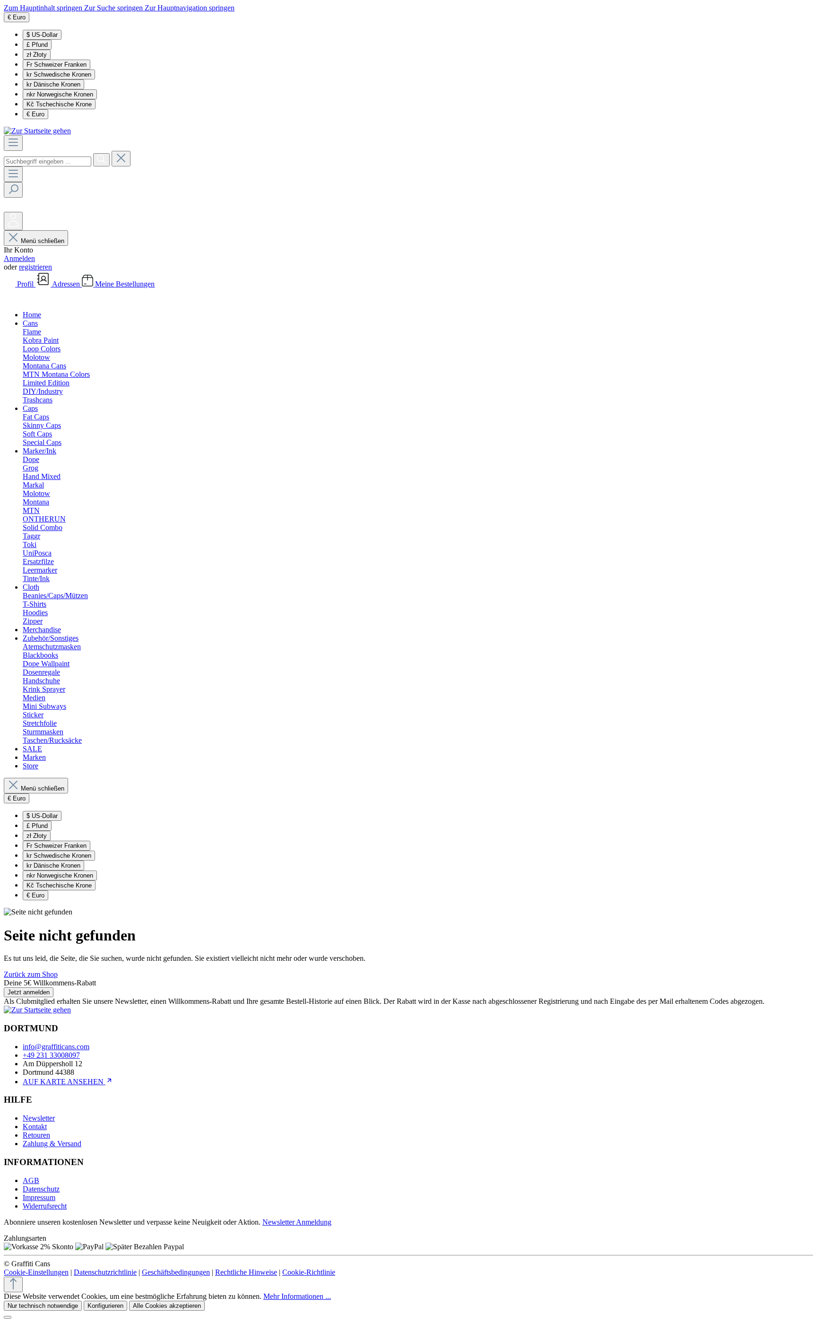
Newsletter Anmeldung (296, 1222)
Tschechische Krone (59, 104)
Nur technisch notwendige (43, 1305)
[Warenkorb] (11, 299)
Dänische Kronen (53, 84)
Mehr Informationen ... (297, 1296)
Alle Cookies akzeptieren (167, 1305)
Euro (35, 114)
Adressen (67, 284)
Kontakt (35, 1127)
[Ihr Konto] (13, 221)
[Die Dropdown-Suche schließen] (121, 158)
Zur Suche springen (114, 8)
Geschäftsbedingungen (176, 1272)
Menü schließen (42, 240)
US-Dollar (42, 34)
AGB (31, 1180)
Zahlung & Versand (52, 1144)
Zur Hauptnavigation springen (190, 8)
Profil (26, 284)
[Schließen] (7, 1317)
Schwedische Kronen (58, 74)
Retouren (36, 1135)
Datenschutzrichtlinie (105, 1272)
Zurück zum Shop (31, 974)
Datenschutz (41, 1189)
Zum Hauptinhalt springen (44, 8)
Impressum (39, 1197)
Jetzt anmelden (29, 992)
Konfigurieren (105, 1305)
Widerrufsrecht (45, 1206)
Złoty (36, 54)
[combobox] (47, 161)
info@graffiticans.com (56, 1047)
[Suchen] (101, 159)
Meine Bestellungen (125, 284)
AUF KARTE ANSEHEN (64, 1082)
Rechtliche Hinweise (246, 1272)
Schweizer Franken (56, 64)
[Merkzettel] (10, 207)
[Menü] (13, 143)
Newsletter (39, 1118)
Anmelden (19, 258)
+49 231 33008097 (51, 1055)
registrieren (35, 267)
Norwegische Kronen (59, 94)
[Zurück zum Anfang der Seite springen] (13, 1284)
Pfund (37, 44)
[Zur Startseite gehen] (37, 131)
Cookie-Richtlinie (308, 1272)
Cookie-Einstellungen (36, 1272)
